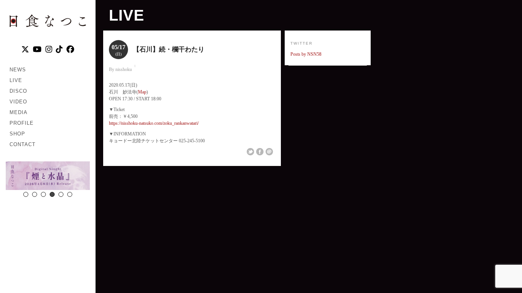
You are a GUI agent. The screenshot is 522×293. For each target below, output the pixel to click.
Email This (269, 152)
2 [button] (34, 194)
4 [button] (52, 194)
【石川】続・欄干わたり (168, 49)
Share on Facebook (260, 152)
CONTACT (23, 144)
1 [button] (25, 194)
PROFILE (22, 123)
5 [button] (60, 194)
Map (142, 92)
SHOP (17, 134)
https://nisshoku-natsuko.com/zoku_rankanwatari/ (154, 123)
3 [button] (43, 194)
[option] (48, 176)
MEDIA (19, 112)
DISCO (18, 91)
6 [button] (69, 194)
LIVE (16, 80)
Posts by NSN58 (305, 54)
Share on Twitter (250, 152)
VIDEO (18, 102)
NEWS (18, 69)
